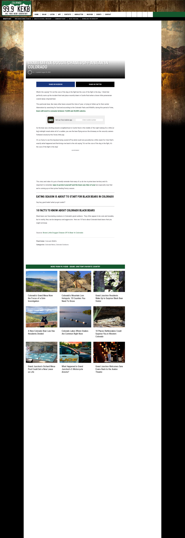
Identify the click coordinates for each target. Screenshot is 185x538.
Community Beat (60, 19)
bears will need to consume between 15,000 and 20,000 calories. (61, 111)
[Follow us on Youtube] (150, 14)
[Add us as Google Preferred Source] (134, 14)
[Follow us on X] (145, 14)
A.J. (34, 72)
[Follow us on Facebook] (139, 14)
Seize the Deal (74, 19)
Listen (52, 14)
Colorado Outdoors (62, 244)
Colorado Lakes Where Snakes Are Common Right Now (75, 332)
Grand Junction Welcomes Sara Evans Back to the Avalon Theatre (109, 369)
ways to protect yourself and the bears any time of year (74, 185)
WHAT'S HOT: (7, 19)
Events (98, 14)
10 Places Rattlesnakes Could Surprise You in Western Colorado (108, 334)
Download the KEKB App (90, 19)
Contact (108, 14)
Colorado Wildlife (51, 241)
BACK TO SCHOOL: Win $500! (42, 19)
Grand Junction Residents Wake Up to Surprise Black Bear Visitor (109, 298)
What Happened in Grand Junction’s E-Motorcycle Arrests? (72, 369)
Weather (90, 14)
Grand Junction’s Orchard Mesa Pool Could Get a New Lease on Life (41, 369)
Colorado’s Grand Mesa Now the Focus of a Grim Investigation (40, 298)
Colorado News (50, 244)
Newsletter (79, 14)
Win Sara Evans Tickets (23, 19)
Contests (67, 14)
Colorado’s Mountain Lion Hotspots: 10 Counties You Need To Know (73, 298)
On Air (44, 14)
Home (36, 14)
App (59, 14)
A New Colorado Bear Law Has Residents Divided (41, 332)
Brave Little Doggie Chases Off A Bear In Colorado (63, 233)
